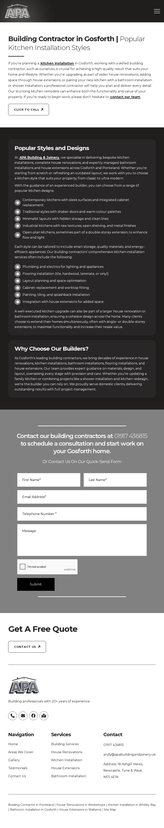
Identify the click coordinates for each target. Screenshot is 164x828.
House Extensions (65, 768)
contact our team (125, 97)
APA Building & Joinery (39, 157)
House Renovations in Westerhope (80, 805)
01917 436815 (130, 436)
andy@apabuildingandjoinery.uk (129, 754)
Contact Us (17, 776)
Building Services (65, 744)
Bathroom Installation (68, 776)
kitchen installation (57, 63)
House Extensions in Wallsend (80, 809)
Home (13, 744)
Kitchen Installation (66, 760)
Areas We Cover (20, 752)
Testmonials (17, 768)
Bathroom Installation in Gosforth (33, 809)
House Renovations (66, 752)
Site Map (110, 809)
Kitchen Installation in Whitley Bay (132, 805)
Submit (36, 584)
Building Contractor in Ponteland (31, 805)
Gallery (14, 760)
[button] (157, 11)
